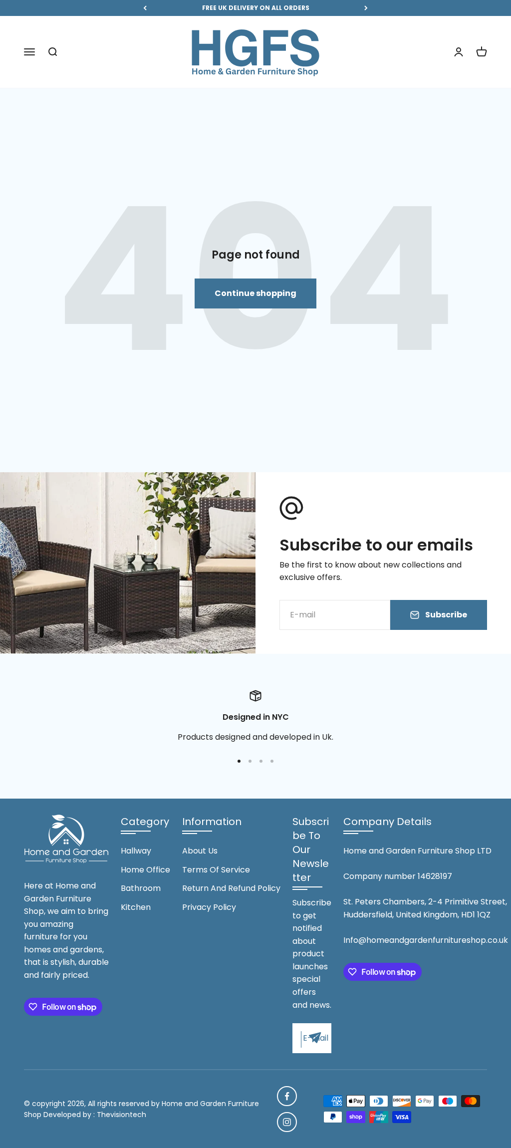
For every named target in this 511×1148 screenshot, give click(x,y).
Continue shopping (255, 293)
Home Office (145, 869)
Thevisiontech (121, 1115)
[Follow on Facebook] (287, 1096)
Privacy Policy (209, 907)
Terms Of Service (216, 869)
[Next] (366, 8)
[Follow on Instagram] (287, 1122)
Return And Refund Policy (231, 888)
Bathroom (141, 888)
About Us (200, 851)
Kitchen (136, 907)
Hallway (136, 851)
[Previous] (145, 8)
